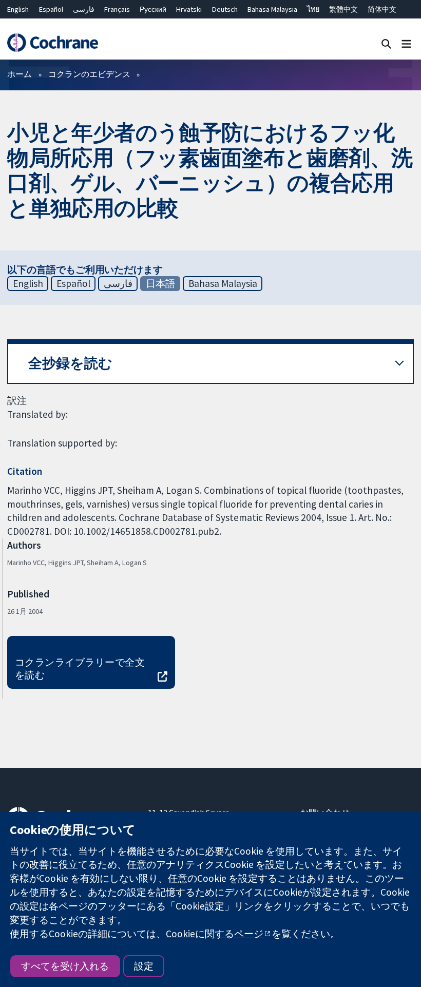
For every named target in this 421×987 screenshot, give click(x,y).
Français (117, 9)
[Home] (52, 42)
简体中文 (382, 9)
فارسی (83, 9)
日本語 (160, 283)
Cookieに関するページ (214, 933)
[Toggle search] (386, 43)
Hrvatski (189, 9)
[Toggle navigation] (406, 43)
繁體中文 (343, 9)
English (18, 9)
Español (51, 9)
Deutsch (225, 9)
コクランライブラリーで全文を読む (80, 668)
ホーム (19, 74)
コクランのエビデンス (89, 74)
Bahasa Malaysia (272, 9)
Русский (153, 9)
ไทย (313, 9)
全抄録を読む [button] (70, 363)
